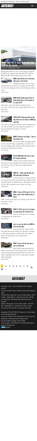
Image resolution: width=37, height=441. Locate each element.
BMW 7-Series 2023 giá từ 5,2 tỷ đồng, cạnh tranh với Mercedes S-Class (24, 194)
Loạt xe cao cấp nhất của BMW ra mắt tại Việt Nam (24, 225)
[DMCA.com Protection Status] (6, 327)
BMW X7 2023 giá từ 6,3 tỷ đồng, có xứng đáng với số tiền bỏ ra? (24, 210)
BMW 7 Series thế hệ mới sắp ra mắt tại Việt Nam (23, 244)
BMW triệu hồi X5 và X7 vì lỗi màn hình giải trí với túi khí (23, 79)
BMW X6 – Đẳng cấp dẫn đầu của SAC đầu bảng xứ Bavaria (23, 174)
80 (2, 269)
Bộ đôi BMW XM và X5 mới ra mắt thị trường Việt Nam (23, 157)
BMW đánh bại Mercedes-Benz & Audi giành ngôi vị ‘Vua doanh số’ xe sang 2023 (23, 100)
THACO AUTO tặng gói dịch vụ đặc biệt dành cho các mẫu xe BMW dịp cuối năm (24, 119)
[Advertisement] (18, 26)
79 (31, 267)
